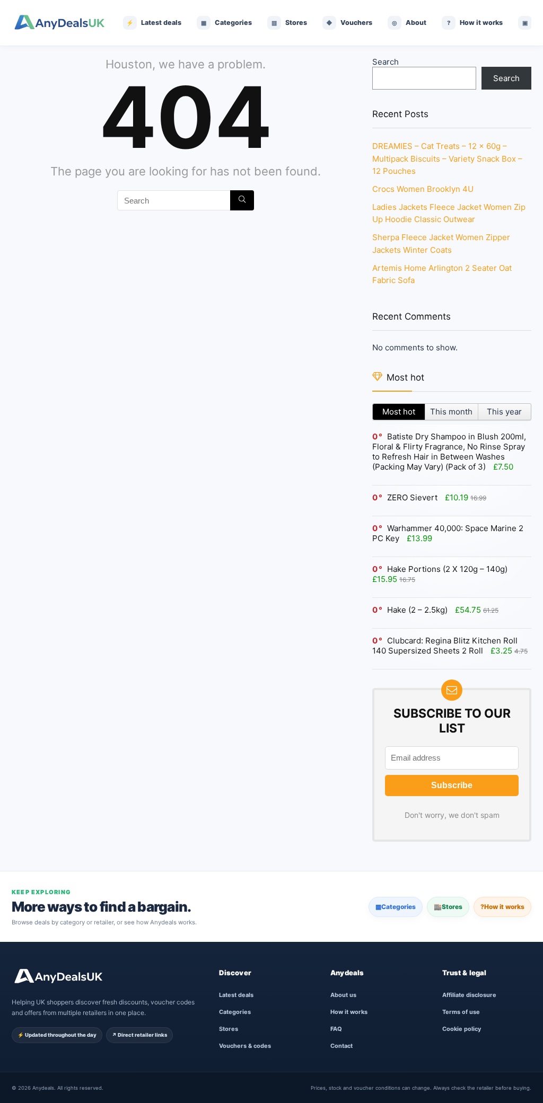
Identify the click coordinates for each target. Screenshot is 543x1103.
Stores (448, 907)
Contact (341, 1045)
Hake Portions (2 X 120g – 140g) (447, 569)
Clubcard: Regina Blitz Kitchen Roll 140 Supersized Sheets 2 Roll (445, 646)
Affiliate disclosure (469, 995)
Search (385, 62)
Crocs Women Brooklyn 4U (423, 189)
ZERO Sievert (412, 497)
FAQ (336, 1029)
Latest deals (236, 995)
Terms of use (461, 1012)
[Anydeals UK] (59, 23)
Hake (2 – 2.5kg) (417, 610)
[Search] (242, 200)
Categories (395, 907)
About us (343, 995)
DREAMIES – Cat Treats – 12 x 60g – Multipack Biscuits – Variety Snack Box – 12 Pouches (447, 158)
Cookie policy (461, 1029)
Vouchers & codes (245, 1045)
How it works (502, 907)
